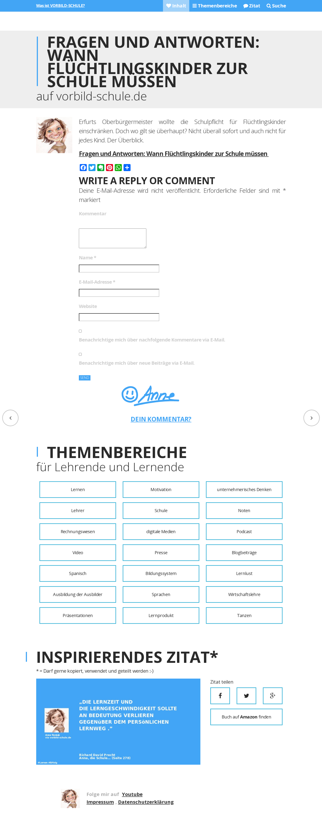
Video (78, 552)
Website (88, 306)
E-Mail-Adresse (97, 281)
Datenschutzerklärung (146, 801)
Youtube (132, 794)
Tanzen (244, 615)
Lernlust (244, 573)
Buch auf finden (246, 717)
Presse (161, 552)
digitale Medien (161, 531)
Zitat (254, 5)
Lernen (78, 489)
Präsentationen (78, 615)
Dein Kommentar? (161, 419)
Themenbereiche (216, 5)
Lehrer (77, 510)
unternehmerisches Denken (244, 489)
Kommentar (92, 213)
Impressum (100, 801)
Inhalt (178, 5)
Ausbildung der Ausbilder (77, 594)
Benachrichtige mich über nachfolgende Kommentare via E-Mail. (152, 339)
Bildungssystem (160, 573)
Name (87, 257)
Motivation (160, 489)
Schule (161, 510)
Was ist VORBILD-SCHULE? (60, 5)
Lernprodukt (161, 615)
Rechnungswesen (78, 531)
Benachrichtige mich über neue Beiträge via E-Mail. (137, 362)
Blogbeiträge (244, 552)
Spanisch (77, 573)
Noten (244, 510)
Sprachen (161, 594)
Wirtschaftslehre (244, 594)
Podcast (244, 531)
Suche (278, 5)
